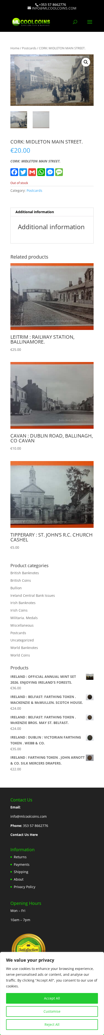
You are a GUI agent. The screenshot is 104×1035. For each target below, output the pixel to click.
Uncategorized (22, 640)
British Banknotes (24, 573)
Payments (22, 864)
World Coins (20, 655)
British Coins (20, 580)
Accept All (52, 998)
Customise (52, 1011)
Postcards (29, 48)
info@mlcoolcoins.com (28, 816)
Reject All (52, 1024)
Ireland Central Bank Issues (32, 595)
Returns (20, 857)
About (18, 879)
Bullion (16, 588)
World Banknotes (24, 647)
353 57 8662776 (35, 825)
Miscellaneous (22, 625)
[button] (86, 62)
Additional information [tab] (34, 212)
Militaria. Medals (24, 617)
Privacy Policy (24, 886)
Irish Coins (19, 610)
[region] (52, 993)
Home (14, 48)
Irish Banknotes (23, 602)
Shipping (21, 871)
